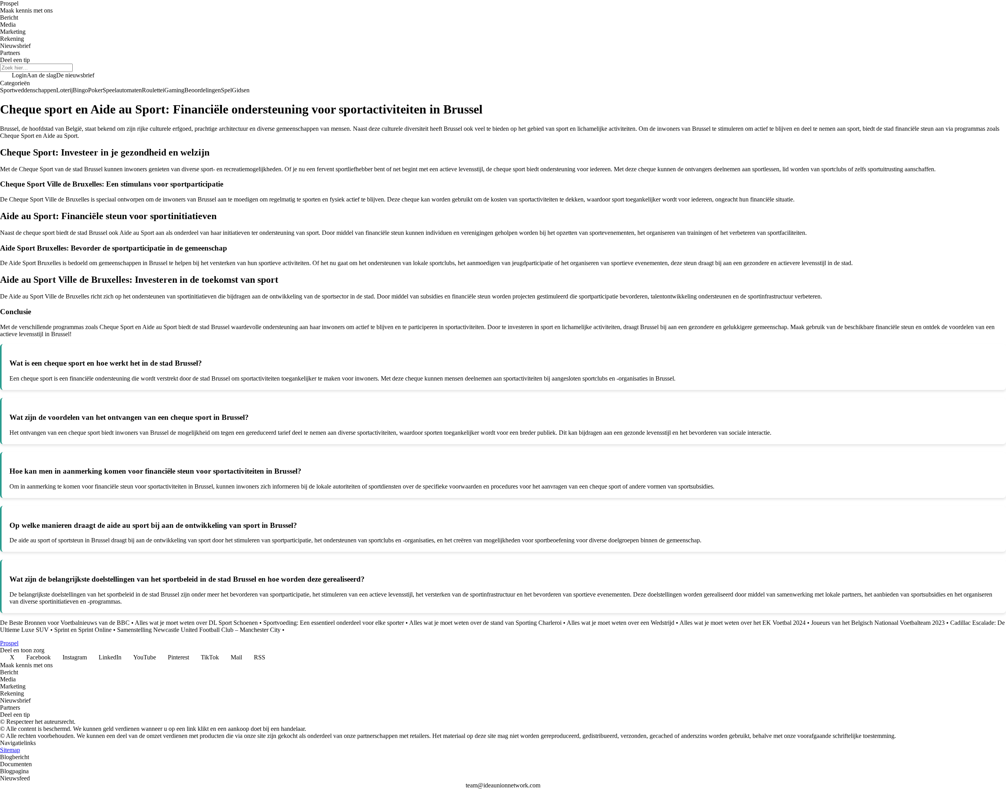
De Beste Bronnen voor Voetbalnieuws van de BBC (65, 622)
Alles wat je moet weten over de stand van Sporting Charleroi (485, 622)
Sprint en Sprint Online (83, 629)
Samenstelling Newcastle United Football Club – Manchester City (199, 629)
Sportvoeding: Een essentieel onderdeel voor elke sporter (333, 622)
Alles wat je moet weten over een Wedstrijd (620, 622)
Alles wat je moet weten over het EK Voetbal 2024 (742, 622)
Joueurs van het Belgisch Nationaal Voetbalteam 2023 (878, 622)
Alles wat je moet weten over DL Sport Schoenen (196, 622)
